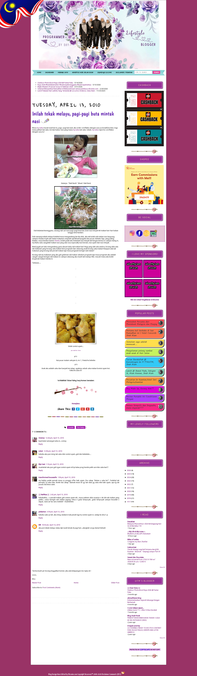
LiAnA (41, 451)
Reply (41, 444)
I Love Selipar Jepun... (135, 608)
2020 (129, 491)
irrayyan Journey (133, 626)
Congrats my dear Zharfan (137, 542)
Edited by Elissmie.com (69, 674)
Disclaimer (105, 674)
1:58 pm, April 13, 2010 (66, 477)
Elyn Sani (42, 464)
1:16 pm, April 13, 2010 (54, 464)
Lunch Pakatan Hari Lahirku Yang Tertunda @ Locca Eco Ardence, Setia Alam (66, 91)
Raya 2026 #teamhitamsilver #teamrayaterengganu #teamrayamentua (64, 85)
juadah (71, 427)
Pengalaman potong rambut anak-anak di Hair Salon (139, 352)
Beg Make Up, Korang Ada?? (140, 389)
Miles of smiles (133, 539)
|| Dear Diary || (133, 588)
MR (40, 525)
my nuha (40, 128)
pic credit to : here (76, 350)
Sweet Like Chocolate (135, 557)
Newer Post (36, 583)
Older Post (115, 583)
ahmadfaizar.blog (134, 598)
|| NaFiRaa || (44, 495)
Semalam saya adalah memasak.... (136, 343)
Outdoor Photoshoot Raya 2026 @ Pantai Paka (55, 83)
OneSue (42, 438)
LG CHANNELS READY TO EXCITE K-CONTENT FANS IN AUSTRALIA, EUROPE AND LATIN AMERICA (144, 630)
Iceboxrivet (131, 547)
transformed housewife (48, 477)
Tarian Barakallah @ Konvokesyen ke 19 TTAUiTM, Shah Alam (140, 362)
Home (76, 583)
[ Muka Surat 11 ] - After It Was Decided (142, 610)
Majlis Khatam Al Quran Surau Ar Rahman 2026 (55, 87)
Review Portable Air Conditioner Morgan (141, 398)
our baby (80, 427)
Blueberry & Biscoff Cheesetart (138, 534)
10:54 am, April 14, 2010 (51, 525)
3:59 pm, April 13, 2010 (55, 512)
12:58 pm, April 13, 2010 (53, 451)
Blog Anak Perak (133, 616)
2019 (129, 495)
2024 (129, 477)
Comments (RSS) (115, 674)
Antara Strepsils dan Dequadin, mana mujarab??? (141, 406)
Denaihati (131, 522)
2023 (129, 481)
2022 (129, 484)
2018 (129, 498)
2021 (129, 488)
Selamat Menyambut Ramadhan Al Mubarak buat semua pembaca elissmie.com (68, 89)
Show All (162, 567)
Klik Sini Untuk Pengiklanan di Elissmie (145, 300)
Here (59, 674)
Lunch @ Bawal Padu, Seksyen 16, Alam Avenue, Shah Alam (141, 372)
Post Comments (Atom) (51, 588)
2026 (129, 470)
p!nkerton (42, 512)
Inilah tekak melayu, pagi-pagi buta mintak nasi (73, 117)
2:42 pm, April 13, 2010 (59, 495)
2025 (129, 474)
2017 (129, 502)
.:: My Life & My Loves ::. (136, 532)
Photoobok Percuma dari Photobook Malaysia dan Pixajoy (141, 323)
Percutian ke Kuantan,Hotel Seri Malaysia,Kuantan (141, 381)
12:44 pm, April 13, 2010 (54, 438)
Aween (57, 241)
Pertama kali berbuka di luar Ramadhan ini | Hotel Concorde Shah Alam (141, 333)
